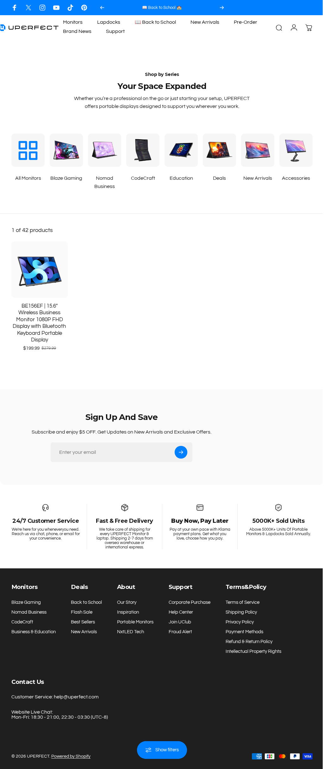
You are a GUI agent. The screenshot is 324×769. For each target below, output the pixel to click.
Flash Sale (81, 612)
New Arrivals (84, 631)
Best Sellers (83, 622)
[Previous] (102, 7)
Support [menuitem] (115, 31)
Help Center (181, 612)
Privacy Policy (240, 622)
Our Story (126, 602)
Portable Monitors (135, 622)
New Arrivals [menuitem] (204, 22)
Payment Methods (244, 631)
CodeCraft (22, 622)
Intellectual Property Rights (253, 651)
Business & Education (33, 631)
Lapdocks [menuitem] (108, 22)
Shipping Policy (241, 612)
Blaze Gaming (26, 602)
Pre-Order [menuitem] (245, 22)
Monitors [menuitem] (73, 22)
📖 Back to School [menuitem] (155, 22)
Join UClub (180, 622)
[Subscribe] (181, 452)
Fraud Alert (180, 631)
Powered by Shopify (70, 756)
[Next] (222, 7)
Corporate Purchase (189, 602)
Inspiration (128, 612)
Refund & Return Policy (249, 641)
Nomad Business (29, 612)
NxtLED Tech (130, 631)
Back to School (86, 602)
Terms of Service (242, 602)
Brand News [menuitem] (77, 31)
